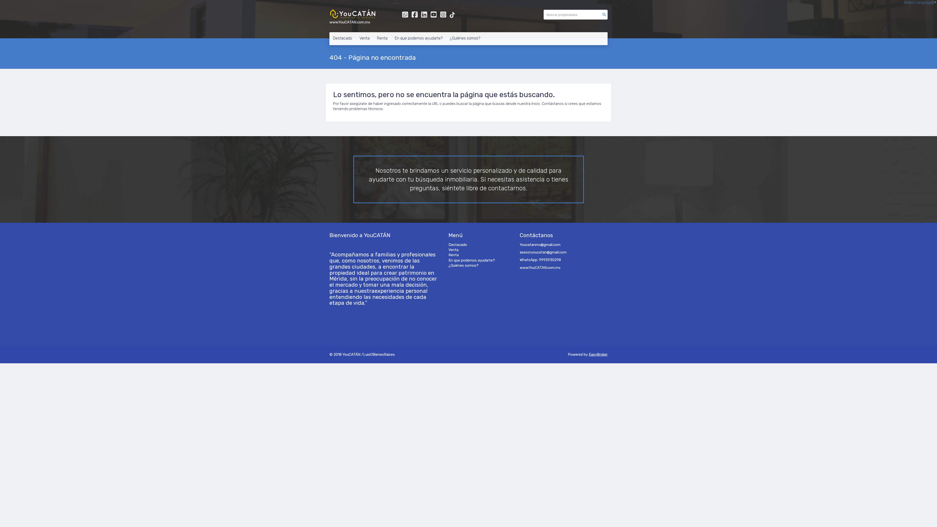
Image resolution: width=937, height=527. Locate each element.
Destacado (342, 38)
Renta (382, 38)
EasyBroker (598, 354)
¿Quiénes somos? (465, 38)
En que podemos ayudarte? (419, 38)
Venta (364, 38)
